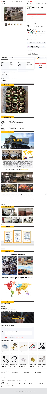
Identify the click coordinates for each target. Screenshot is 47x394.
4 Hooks (29, 383)
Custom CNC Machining (3, 372)
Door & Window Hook (3, 380)
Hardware (2, 373)
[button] (31, 59)
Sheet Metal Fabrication (26, 372)
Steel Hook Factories (21, 383)
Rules (45, 3)
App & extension (38, 3)
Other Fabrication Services (38, 372)
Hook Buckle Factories (14, 383)
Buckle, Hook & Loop (9, 380)
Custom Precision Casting (15, 372)
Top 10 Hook (2, 385)
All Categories (3, 3)
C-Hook (25, 380)
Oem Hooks (38, 383)
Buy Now (37, 14)
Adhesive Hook (18, 380)
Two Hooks (25, 383)
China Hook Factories (3, 383)
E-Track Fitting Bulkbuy (11, 385)
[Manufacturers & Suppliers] (4, 1)
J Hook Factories (9, 383)
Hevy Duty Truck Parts (14, 373)
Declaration (31, 391)
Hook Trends (6, 385)
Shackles (14, 380)
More (1, 386)
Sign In (28, 54)
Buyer (30, 3)
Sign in (45, 1)
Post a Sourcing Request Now (19, 337)
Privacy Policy (33, 391)
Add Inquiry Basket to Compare (13, 26)
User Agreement (27, 391)
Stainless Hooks (42, 383)
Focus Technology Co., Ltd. (19, 391)
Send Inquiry (31, 16)
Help (34, 3)
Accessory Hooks (33, 383)
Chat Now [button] (42, 16)
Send (5, 337)
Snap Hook (22, 380)
